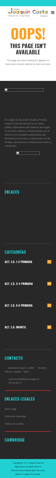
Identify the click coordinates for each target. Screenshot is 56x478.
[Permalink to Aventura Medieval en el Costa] (16, 271)
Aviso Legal (10, 408)
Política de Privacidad (15, 416)
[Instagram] (19, 3)
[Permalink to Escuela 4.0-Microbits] (34, 315)
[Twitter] (24, 3)
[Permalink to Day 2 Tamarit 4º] (34, 293)
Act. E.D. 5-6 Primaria (19, 305)
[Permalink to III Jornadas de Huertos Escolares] (45, 293)
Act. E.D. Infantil (15, 327)
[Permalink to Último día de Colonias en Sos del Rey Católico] (45, 315)
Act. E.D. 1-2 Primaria (18, 262)
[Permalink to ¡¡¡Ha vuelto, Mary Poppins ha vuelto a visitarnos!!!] (16, 337)
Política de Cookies (14, 423)
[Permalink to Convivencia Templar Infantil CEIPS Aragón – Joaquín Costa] (34, 337)
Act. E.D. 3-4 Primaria (19, 284)
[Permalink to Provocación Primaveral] (45, 337)
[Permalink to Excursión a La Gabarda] (45, 271)
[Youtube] (29, 3)
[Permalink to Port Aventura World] (16, 315)
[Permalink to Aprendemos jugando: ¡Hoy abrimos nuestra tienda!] (34, 271)
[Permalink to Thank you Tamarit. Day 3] (16, 293)
